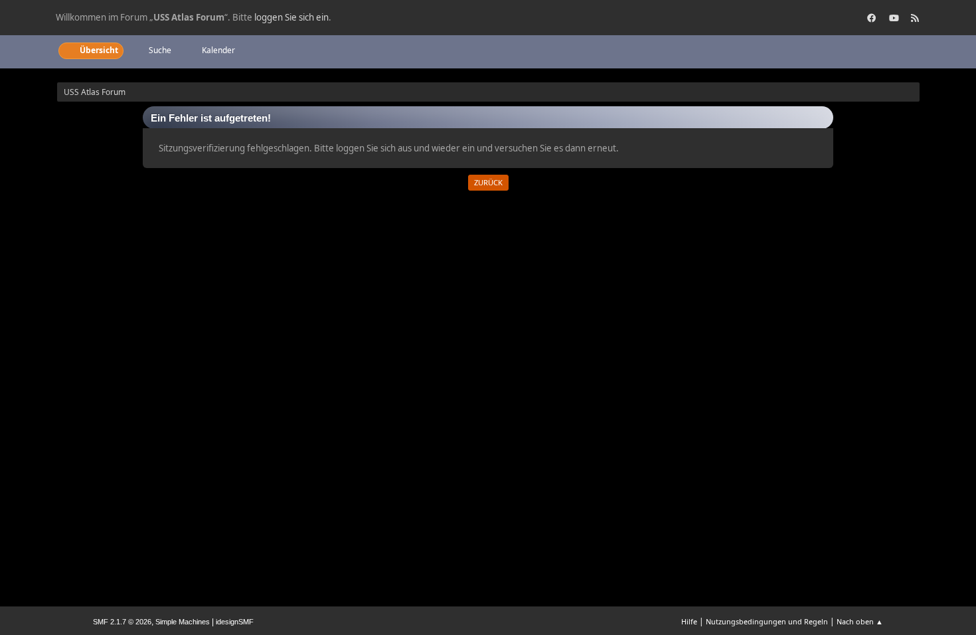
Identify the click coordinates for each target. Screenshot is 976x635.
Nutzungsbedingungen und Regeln (767, 621)
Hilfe (689, 621)
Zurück (488, 182)
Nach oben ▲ (860, 621)
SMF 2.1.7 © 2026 (122, 622)
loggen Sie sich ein (291, 17)
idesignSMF (235, 622)
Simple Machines (182, 622)
